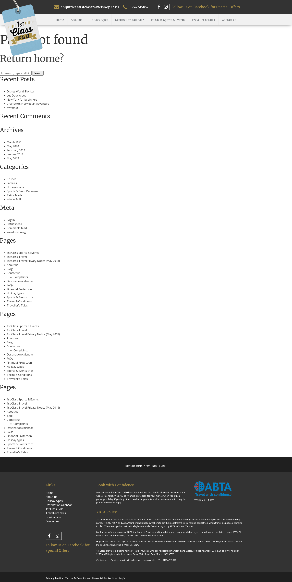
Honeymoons (15, 187)
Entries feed (14, 224)
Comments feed (17, 228)
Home (60, 19)
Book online (53, 517)
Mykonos (13, 108)
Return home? (32, 59)
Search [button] (38, 73)
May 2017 (13, 158)
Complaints (21, 277)
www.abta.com (155, 535)
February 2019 (16, 150)
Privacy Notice (54, 578)
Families (12, 183)
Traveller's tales (56, 513)
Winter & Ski (14, 199)
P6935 (108, 522)
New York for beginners (22, 99)
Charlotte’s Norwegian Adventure (28, 103)
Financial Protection (19, 289)
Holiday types (98, 19)
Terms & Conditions (19, 301)
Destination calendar (129, 19)
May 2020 (13, 146)
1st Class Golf (54, 509)
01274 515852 (138, 7)
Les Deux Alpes (16, 95)
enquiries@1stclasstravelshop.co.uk (89, 7)
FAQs (10, 285)
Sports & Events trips (20, 297)
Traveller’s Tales (203, 19)
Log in (11, 220)
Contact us (229, 19)
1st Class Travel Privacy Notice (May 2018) (33, 261)
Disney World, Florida (20, 91)
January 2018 (15, 154)
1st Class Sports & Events (168, 19)
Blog (10, 269)
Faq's (122, 578)
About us (76, 19)
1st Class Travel (17, 257)
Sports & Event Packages (22, 191)
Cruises (11, 179)
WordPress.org (16, 232)
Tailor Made (14, 195)
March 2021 (14, 142)
